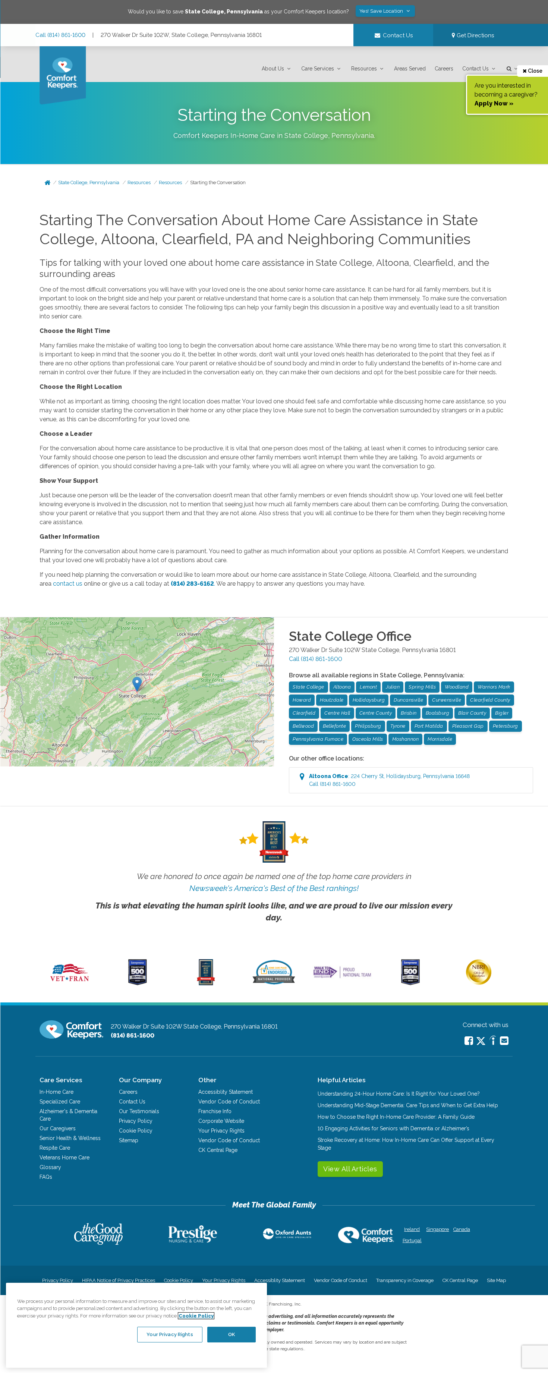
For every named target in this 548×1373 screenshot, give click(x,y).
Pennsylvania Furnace (318, 739)
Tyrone (398, 726)
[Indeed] (493, 1041)
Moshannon (405, 739)
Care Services (317, 69)
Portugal (412, 1240)
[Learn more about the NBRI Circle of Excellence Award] (479, 983)
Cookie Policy (135, 1131)
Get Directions (474, 35)
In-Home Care (56, 1092)
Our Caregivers (58, 1128)
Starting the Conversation (218, 182)
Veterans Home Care (64, 1158)
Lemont (368, 687)
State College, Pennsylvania (88, 182)
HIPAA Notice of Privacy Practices (118, 1280)
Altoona (342, 687)
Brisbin (409, 713)
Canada (461, 1229)
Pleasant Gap (468, 726)
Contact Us (475, 69)
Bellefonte (334, 726)
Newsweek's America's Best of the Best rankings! (274, 888)
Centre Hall (337, 713)
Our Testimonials (139, 1111)
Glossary (50, 1167)
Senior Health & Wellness (70, 1138)
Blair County (472, 713)
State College (308, 687)
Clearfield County (490, 700)
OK (231, 1334)
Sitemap (128, 1140)
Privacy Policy (135, 1121)
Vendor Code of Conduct (229, 1102)
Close (534, 71)
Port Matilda (429, 726)
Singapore (436, 1229)
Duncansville (408, 700)
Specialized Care (60, 1102)
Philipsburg (368, 726)
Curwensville (446, 700)
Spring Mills (422, 687)
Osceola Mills (367, 739)
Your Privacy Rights (221, 1131)
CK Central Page (217, 1150)
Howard (302, 700)
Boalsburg (438, 713)
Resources (364, 69)
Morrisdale (440, 739)
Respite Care (55, 1148)
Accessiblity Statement (225, 1092)
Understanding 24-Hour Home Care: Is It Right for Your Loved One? (399, 1094)
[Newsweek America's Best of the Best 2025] (206, 983)
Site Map (496, 1280)
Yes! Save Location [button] (382, 11)
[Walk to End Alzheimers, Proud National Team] (342, 978)
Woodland (457, 687)
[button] (277, 69)
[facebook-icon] (468, 1040)
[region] (136, 1325)
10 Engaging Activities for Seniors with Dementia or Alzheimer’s (393, 1128)
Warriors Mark (494, 687)
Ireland (412, 1229)
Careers (444, 69)
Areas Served (410, 69)
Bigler (501, 713)
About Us (273, 69)
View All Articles (350, 1169)
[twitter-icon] (480, 1041)
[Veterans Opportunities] (69, 983)
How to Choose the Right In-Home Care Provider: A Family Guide (396, 1117)
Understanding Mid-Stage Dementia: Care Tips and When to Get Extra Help (408, 1105)
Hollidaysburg (369, 700)
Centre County (375, 713)
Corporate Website (221, 1121)
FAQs (46, 1177)
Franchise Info (215, 1111)
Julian (393, 687)
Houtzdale (332, 700)
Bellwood (303, 726)
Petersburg (505, 726)
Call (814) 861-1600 (60, 35)
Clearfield (304, 713)
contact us (67, 583)
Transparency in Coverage (405, 1280)
